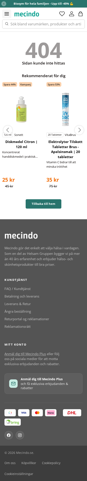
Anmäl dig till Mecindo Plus (25, 354)
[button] (80, 14)
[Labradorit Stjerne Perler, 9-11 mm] (21, 109)
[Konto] (71, 14)
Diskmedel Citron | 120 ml (21, 144)
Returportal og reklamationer (26, 319)
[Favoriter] (62, 14)
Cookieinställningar (18, 474)
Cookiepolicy (51, 463)
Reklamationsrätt (17, 326)
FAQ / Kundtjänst (17, 289)
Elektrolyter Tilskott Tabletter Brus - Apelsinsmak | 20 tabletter (65, 149)
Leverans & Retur (17, 304)
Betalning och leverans (21, 296)
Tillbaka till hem (43, 204)
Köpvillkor (28, 463)
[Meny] (6, 13)
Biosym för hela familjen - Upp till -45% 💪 (43, 4)
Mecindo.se (24, 453)
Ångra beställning (17, 311)
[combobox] (43, 24)
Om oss (10, 463)
